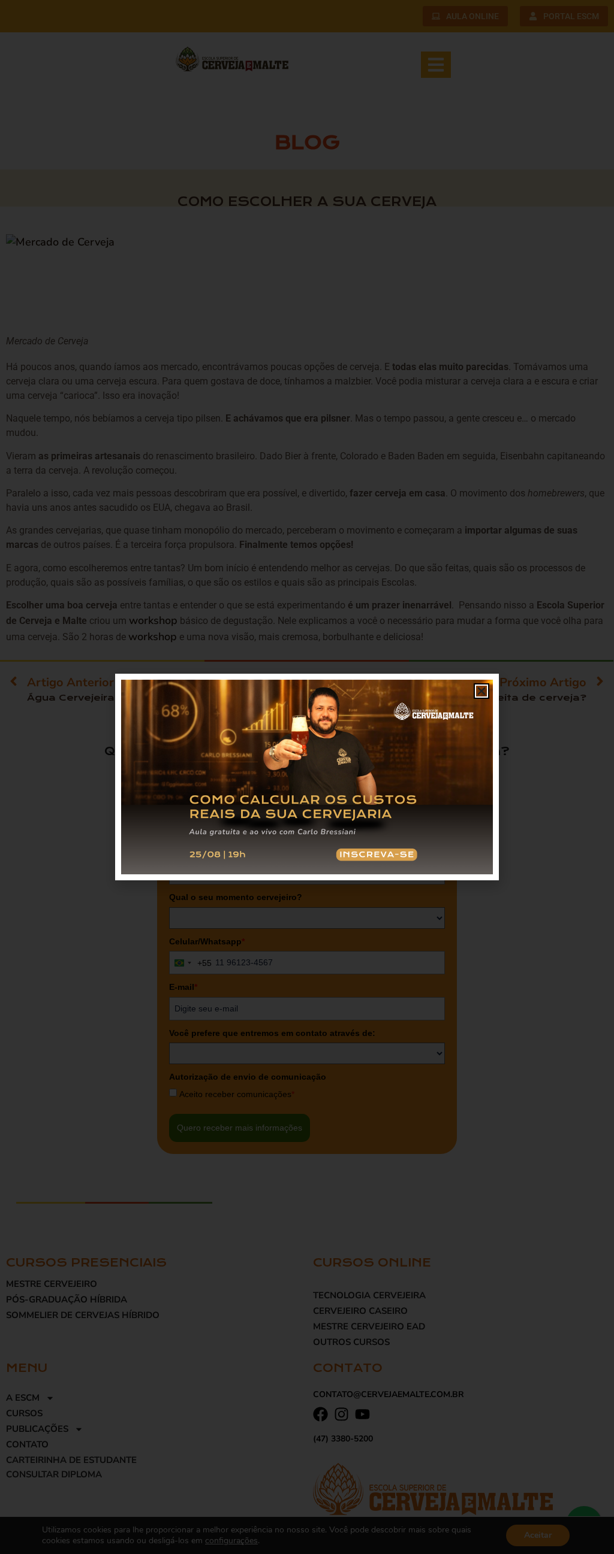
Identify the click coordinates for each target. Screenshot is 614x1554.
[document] (307, 777)
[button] (481, 691)
